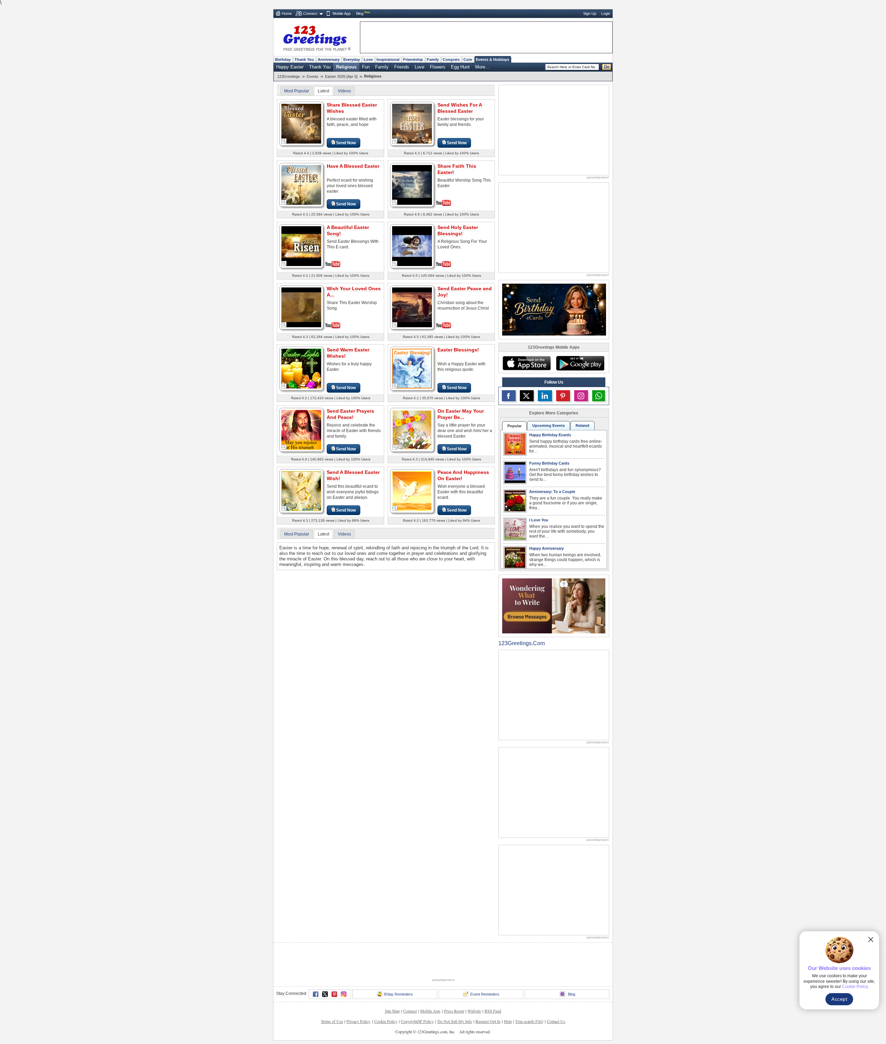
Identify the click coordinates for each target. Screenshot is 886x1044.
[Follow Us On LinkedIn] (545, 395)
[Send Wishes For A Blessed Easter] (412, 123)
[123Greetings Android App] (580, 363)
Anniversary (329, 59)
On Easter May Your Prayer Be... (460, 414)
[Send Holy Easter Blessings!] (412, 245)
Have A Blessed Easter (353, 166)
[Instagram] (343, 994)
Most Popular (296, 91)
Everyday (351, 59)
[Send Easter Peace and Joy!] (412, 307)
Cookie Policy (385, 1021)
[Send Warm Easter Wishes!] (301, 368)
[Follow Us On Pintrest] (563, 395)
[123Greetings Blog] (553, 605)
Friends (401, 67)
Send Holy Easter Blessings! (457, 230)
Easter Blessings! (458, 349)
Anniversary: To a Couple (552, 491)
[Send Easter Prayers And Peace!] (301, 429)
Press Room (454, 1011)
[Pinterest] (334, 994)
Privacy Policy (358, 1021)
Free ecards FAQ (529, 1021)
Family (433, 59)
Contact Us (556, 1021)
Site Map (392, 1011)
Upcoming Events (548, 425)
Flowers (437, 67)
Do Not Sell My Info (454, 1021)
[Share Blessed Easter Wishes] (301, 123)
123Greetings (288, 76)
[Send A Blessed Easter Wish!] (301, 491)
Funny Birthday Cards (549, 463)
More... (482, 67)
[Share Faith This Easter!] (412, 184)
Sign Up (589, 13)
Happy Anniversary (546, 548)
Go (606, 67)
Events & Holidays (492, 59)
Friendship (413, 59)
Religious (346, 67)
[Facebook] (315, 994)
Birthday (283, 59)
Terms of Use (332, 1021)
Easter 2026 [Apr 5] (341, 76)
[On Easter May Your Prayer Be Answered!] (412, 429)
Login (605, 13)
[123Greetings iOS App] (526, 363)
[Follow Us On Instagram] (581, 395)
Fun (366, 67)
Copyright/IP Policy (417, 1021)
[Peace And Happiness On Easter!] (412, 491)
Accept (839, 999)
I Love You (538, 520)
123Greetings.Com (521, 643)
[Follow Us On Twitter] (527, 395)
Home (287, 13)
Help (508, 1021)
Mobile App (342, 13)
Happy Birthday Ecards (550, 435)
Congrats (451, 59)
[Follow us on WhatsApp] (598, 395)
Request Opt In (488, 1021)
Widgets (474, 1011)
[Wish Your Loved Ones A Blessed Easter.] (301, 307)
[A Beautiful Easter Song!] (301, 245)
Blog (359, 13)
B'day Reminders (398, 994)
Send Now (346, 142)
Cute (467, 59)
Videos (344, 91)
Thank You (304, 59)
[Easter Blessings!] (412, 368)
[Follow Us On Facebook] (509, 395)
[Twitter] (325, 994)
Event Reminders (484, 994)
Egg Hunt (460, 67)
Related (582, 425)
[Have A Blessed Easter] (301, 184)
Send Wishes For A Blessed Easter (459, 108)
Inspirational (388, 59)
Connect (310, 13)
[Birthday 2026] (554, 309)
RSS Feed (493, 1011)
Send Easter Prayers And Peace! (350, 414)
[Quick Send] (284, 141)
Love (368, 59)
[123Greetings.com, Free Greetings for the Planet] (316, 37)
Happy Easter (290, 67)
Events (312, 76)
